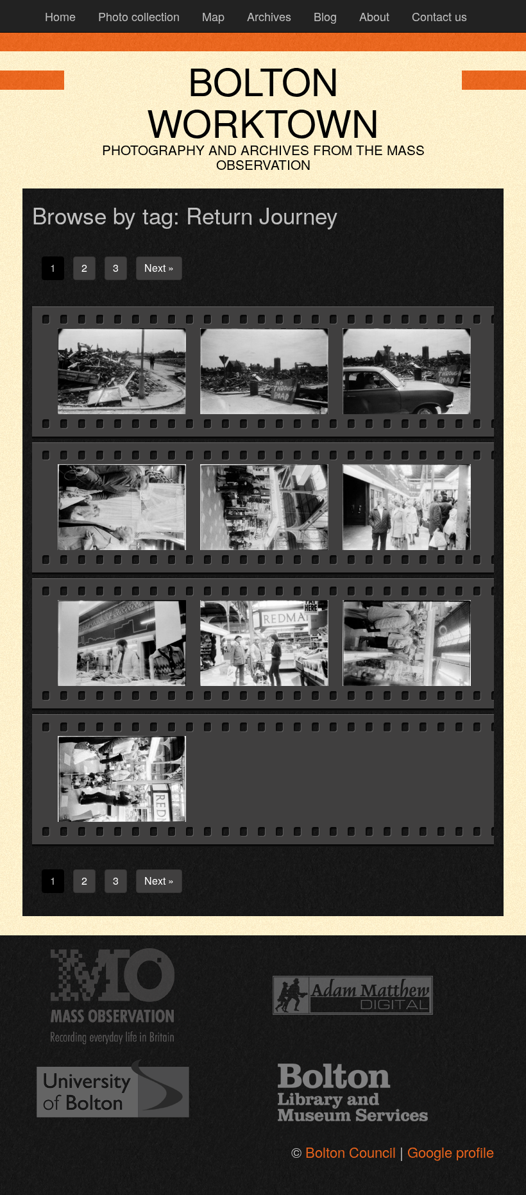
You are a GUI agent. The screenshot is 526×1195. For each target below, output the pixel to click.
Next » (159, 267)
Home (59, 16)
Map (212, 16)
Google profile (450, 1152)
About (372, 16)
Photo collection (137, 16)
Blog (323, 16)
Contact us (438, 16)
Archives (267, 16)
